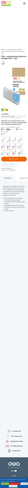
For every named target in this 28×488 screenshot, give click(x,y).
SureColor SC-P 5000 (10, 116)
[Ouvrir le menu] (24, 3)
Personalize (24, 484)
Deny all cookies (15, 484)
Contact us (3, 170)
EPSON (2, 116)
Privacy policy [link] (13, 486)
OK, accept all (5, 484)
